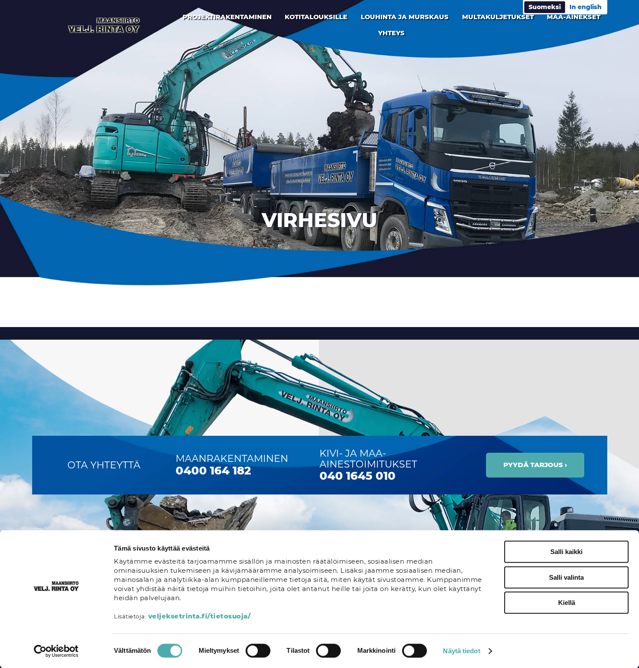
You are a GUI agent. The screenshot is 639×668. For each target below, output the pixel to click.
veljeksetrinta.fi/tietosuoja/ (199, 616)
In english (585, 7)
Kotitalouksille (316, 17)
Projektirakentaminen (227, 17)
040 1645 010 (358, 475)
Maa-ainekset (573, 17)
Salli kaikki (566, 551)
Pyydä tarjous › (535, 465)
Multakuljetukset (498, 17)
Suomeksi (545, 7)
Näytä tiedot (461, 651)
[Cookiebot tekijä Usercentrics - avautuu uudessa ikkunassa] (56, 651)
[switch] (258, 651)
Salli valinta (566, 577)
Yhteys (391, 33)
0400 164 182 (213, 470)
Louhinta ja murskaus (405, 17)
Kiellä (566, 602)
